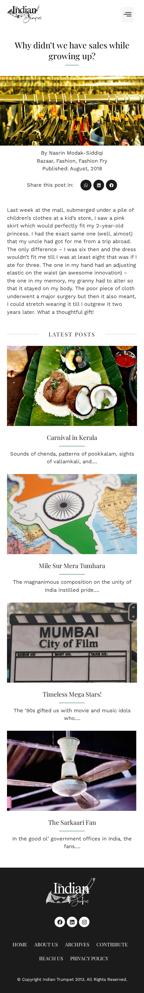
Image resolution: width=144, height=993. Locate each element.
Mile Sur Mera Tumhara (72, 565)
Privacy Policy (89, 958)
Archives (77, 944)
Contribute (112, 944)
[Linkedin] (72, 922)
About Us (46, 944)
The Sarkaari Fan (72, 822)
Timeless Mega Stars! (72, 694)
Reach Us (51, 958)
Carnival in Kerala (72, 437)
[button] (128, 14)
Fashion (65, 161)
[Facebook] (60, 922)
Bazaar (45, 161)
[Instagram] (84, 922)
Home (20, 944)
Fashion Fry (93, 161)
